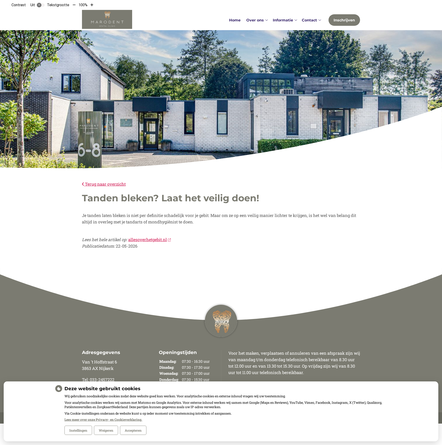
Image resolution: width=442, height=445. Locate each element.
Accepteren (133, 430)
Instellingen (78, 430)
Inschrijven (344, 20)
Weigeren (106, 430)
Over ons (255, 20)
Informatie (283, 20)
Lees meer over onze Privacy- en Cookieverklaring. (103, 419)
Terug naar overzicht (105, 184)
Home (235, 20)
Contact (309, 20)
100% (83, 5)
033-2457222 (102, 379)
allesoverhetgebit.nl (147, 239)
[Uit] (41, 5)
